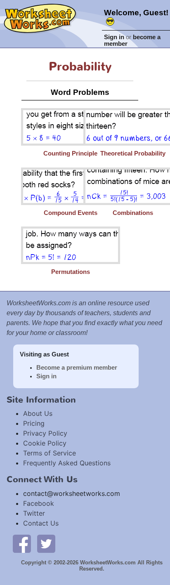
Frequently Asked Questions (67, 463)
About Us (37, 413)
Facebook (38, 503)
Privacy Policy (45, 433)
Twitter (34, 513)
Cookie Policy (44, 443)
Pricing (34, 423)
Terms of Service (49, 453)
